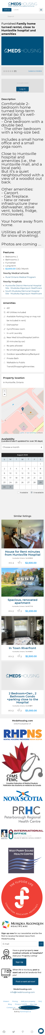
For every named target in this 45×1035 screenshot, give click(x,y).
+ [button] (4, 390)
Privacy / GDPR (21, 1004)
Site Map (33, 1004)
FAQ (40, 1001)
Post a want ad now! (25, 981)
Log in (23, 89)
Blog (10, 1004)
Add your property (28, 1001)
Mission (6, 1001)
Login (16, 10)
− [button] (4, 394)
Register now (23, 91)
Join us (7, 10)
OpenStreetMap (31, 433)
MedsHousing (22, 4)
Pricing (15, 1001)
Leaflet (22, 433)
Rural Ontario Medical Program (20, 277)
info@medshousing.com (22, 992)
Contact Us (11, 1007)
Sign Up (19, 962)
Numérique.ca (25, 1011)
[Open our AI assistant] (41, 1031)
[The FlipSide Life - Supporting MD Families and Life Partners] (22, 897)
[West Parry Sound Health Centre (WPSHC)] (22, 861)
